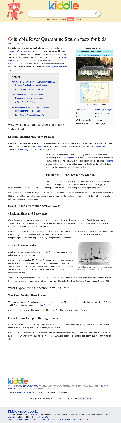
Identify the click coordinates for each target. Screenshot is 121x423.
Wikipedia (11, 417)
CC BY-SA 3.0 (33, 414)
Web (48, 19)
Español (78, 19)
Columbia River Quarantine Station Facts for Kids (28, 392)
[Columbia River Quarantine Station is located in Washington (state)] (94, 92)
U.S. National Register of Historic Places (94, 55)
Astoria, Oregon (23, 149)
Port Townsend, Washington (46, 149)
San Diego (82, 146)
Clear (92, 14)
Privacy (35, 419)
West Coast (36, 146)
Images (54, 19)
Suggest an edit (84, 398)
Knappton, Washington (103, 109)
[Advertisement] (60, 28)
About (27, 419)
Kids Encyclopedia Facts (17, 43)
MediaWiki (45, 417)
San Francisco (97, 146)
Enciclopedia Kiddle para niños (63, 419)
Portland (109, 160)
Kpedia (70, 19)
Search (96, 13)
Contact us (45, 419)
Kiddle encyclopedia (29, 385)
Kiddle (10, 419)
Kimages (63, 19)
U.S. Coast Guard (46, 305)
